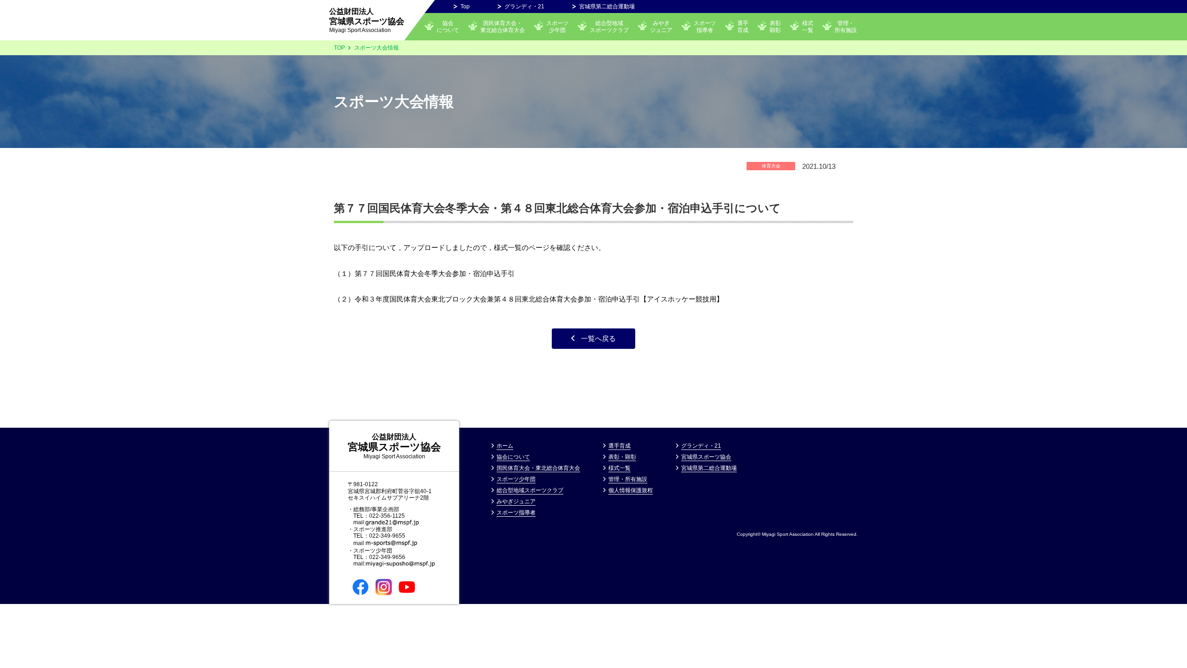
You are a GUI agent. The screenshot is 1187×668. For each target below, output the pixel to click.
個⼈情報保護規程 (630, 490)
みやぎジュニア (516, 501)
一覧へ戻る (598, 338)
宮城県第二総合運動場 (607, 6)
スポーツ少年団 (557, 26)
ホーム (505, 446)
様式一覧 (807, 26)
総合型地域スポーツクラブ (609, 26)
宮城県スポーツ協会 (366, 20)
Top (465, 6)
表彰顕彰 (775, 26)
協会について (448, 26)
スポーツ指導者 (705, 26)
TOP (339, 48)
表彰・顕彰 (622, 457)
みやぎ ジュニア (661, 26)
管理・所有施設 (846, 26)
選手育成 (742, 26)
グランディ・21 (524, 6)
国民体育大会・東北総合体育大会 (502, 26)
